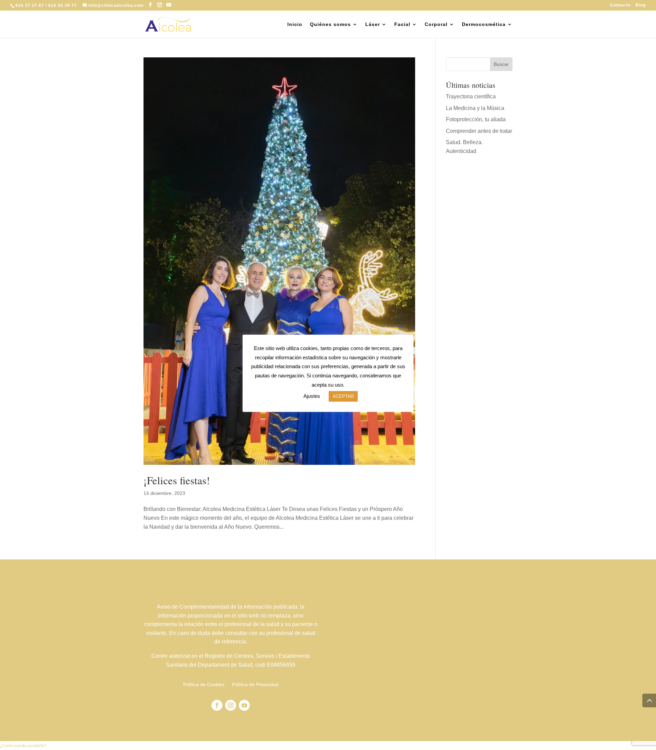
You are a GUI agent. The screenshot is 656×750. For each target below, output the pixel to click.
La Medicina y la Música (475, 108)
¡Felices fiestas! (177, 480)
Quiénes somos (330, 24)
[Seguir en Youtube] (244, 705)
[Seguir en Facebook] (216, 705)
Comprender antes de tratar (479, 131)
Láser (372, 24)
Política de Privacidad (255, 684)
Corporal (436, 24)
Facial (402, 24)
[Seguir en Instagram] (230, 705)
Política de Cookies (203, 684)
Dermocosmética (484, 24)
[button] (23, 745)
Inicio (294, 24)
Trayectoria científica (471, 96)
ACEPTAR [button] (343, 396)
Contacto (620, 5)
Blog (641, 5)
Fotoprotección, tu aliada (476, 119)
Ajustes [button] (311, 396)
